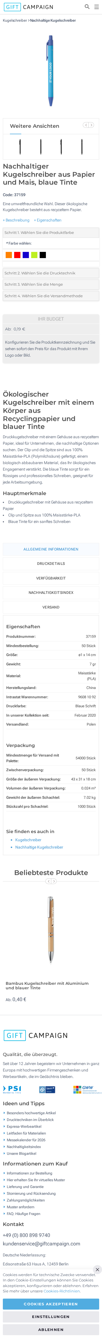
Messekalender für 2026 (26, 1140)
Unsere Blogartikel (21, 1153)
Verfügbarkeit (51, 578)
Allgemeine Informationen (51, 549)
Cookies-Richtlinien (62, 1291)
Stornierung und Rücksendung (31, 1193)
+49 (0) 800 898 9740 (26, 1235)
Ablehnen (51, 1329)
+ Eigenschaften (47, 220)
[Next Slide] (91, 125)
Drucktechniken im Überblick (30, 1119)
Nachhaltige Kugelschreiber (53, 20)
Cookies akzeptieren (51, 1304)
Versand (51, 607)
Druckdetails (51, 563)
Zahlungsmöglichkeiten (26, 1200)
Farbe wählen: (19, 243)
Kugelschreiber (15, 20)
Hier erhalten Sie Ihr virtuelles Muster (36, 1180)
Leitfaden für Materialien (26, 1133)
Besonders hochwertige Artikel (31, 1113)
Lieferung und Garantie (25, 1187)
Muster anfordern (20, 1207)
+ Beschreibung (16, 220)
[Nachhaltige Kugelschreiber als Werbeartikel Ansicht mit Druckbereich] (51, 70)
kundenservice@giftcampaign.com (41, 1244)
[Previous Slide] (85, 125)
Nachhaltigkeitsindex (51, 592)
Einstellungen (51, 1316)
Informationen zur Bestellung (29, 1173)
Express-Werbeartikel (24, 1126)
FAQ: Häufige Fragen (23, 1214)
